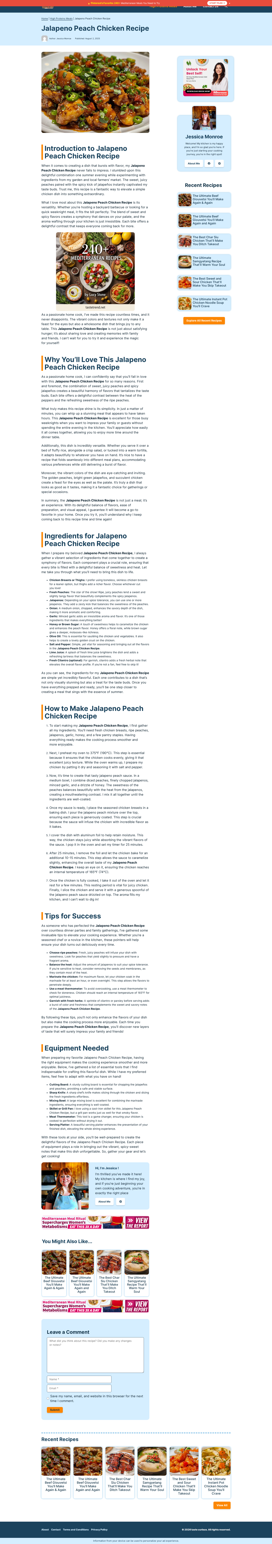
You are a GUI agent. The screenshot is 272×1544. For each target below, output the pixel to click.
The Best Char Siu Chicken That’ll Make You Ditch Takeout (109, 1284)
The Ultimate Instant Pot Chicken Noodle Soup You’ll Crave (210, 302)
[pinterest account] (120, 1201)
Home (44, 18)
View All (222, 1505)
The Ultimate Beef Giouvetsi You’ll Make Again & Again (54, 1283)
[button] (226, 6)
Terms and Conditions (76, 1529)
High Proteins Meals (163, 6)
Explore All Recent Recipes (204, 320)
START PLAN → (217, 3)
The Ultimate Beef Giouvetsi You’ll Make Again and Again (81, 1284)
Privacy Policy (99, 1529)
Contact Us (210, 6)
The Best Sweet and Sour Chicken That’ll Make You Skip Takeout (209, 282)
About (45, 1529)
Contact (56, 1529)
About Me (190, 6)
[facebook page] (209, 163)
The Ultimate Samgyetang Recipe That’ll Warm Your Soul (137, 1284)
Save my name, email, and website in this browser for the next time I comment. (96, 1398)
